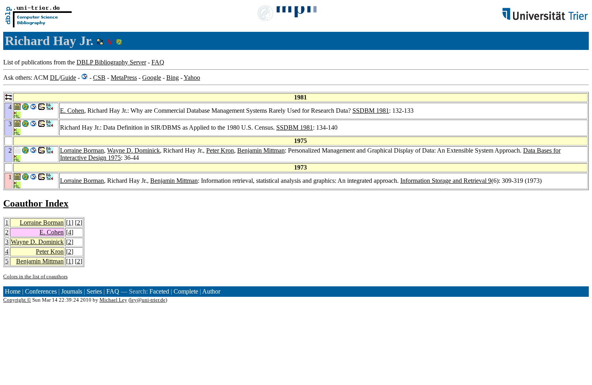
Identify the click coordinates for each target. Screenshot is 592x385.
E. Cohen (72, 110)
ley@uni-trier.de (148, 300)
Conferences (41, 291)
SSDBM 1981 (370, 110)
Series (94, 291)
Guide (68, 77)
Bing (172, 77)
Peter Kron (220, 150)
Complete (186, 291)
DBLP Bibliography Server (111, 62)
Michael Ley (113, 300)
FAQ (157, 62)
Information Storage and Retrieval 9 (445, 180)
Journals (71, 291)
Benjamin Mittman (261, 150)
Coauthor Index (35, 203)
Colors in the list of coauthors (35, 276)
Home (13, 291)
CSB (99, 77)
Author (211, 291)
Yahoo (192, 77)
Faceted (159, 291)
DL (54, 77)
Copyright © (17, 300)
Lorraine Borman (82, 150)
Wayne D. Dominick (133, 150)
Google (151, 77)
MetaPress (124, 77)
